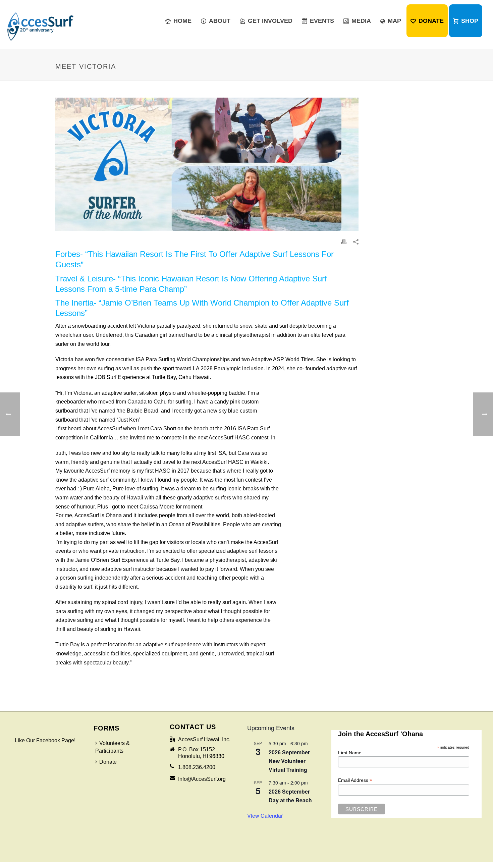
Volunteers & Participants (112, 746)
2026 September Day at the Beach (290, 796)
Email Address (355, 780)
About (219, 20)
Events (322, 20)
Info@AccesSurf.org (202, 779)
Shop (469, 20)
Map (394, 20)
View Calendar (265, 815)
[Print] (343, 242)
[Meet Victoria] (207, 164)
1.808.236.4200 (196, 767)
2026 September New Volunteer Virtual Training (289, 760)
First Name (350, 752)
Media (361, 20)
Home (182, 20)
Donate (431, 20)
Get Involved (270, 20)
